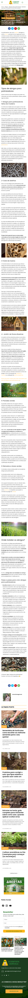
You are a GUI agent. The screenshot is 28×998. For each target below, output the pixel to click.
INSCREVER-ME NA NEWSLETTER (14, 931)
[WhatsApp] (18, 28)
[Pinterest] (15, 28)
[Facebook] (9, 28)
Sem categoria (5, 806)
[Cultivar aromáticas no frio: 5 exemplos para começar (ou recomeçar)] (14, 841)
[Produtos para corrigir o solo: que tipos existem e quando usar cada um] (14, 761)
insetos (6, 34)
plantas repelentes (18, 375)
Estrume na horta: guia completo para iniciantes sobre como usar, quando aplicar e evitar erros (13, 813)
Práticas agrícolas (10, 18)
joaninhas (6, 490)
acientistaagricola (17, 694)
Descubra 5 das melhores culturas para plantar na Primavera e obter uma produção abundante (19, 950)
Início (2, 6)
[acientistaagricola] (7, 697)
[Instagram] (4, 975)
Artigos (6, 6)
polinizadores (4, 144)
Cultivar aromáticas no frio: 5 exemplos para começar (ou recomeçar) (13, 854)
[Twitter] (12, 28)
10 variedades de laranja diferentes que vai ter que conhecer (7, 949)
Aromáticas (5, 848)
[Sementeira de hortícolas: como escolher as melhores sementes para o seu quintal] (14, 719)
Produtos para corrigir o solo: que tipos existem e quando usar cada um (12, 774)
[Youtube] (6, 975)
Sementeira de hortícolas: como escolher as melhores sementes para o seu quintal (13, 733)
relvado (14, 491)
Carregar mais (13, 873)
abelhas (16, 32)
